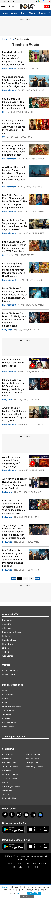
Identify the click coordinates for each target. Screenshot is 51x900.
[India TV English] (27, 6)
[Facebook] (5, 815)
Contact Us (7, 620)
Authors (5, 652)
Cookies (5, 887)
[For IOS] (38, 846)
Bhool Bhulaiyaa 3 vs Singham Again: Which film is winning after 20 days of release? (14, 225)
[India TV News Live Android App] (13, 829)
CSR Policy (18, 867)
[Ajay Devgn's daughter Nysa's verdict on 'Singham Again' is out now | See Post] (39, 482)
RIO (28, 867)
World (32, 13)
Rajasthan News (33, 758)
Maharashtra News (34, 754)
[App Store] (38, 829)
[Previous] (13, 578)
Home (4, 13)
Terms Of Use (23, 863)
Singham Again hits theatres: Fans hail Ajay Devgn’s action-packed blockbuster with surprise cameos (13, 531)
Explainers (7, 718)
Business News (9, 722)
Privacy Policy (39, 863)
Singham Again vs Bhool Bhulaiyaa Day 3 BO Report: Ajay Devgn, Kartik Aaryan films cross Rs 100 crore (14, 387)
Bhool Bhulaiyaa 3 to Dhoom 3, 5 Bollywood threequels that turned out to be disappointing (14, 319)
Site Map (9, 863)
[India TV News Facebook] (43, 1)
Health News (8, 726)
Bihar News (7, 754)
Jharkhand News (10, 766)
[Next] (37, 578)
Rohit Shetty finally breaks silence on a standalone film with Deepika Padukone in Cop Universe (13, 269)
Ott (3, 112)
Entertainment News (11, 706)
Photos (5, 698)
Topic (12, 39)
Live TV (5, 648)
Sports (42, 13)
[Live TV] (47, 6)
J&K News (7, 794)
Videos (14, 13)
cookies (19, 893)
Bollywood (7, 329)
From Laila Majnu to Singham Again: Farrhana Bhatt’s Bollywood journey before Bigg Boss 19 (13, 58)
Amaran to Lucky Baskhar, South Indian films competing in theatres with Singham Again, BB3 (14, 414)
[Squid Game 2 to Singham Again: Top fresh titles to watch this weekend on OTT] (39, 102)
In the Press (7, 636)
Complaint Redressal (11, 632)
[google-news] (40, 815)
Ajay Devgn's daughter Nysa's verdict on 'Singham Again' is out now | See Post (14, 483)
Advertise (6, 628)
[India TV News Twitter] (46, 1)
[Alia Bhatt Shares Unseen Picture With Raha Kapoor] (39, 363)
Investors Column (10, 640)
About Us (6, 624)
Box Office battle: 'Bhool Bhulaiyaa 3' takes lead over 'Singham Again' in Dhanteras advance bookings (12, 558)
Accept (34, 893)
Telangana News (33, 762)
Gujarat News (8, 790)
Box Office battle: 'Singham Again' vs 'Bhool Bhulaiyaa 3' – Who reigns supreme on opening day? (13, 506)
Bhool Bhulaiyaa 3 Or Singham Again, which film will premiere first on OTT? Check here (14, 246)
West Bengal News (34, 766)
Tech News (7, 714)
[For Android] (13, 846)
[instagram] (19, 815)
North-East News (10, 774)
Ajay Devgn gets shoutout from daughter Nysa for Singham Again (12, 462)
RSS (36, 867)
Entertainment (9, 68)
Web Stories (7, 656)
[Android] (39, 1)
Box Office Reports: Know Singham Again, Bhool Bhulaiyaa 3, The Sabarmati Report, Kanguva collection (14, 201)
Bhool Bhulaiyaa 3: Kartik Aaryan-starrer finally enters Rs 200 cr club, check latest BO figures (14, 294)
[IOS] (36, 1)
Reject (27, 896)
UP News (6, 782)
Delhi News (7, 758)
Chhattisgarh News (11, 786)
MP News (6, 770)
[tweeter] (12, 815)
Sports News (8, 710)
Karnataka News (9, 798)
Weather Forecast (10, 670)
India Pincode (8, 674)
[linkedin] (33, 815)
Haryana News (9, 762)
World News (7, 694)
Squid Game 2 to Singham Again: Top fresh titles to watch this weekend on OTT (13, 103)
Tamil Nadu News (10, 778)
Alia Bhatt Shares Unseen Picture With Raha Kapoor (13, 362)
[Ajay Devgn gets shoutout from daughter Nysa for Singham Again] (39, 461)
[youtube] (26, 815)
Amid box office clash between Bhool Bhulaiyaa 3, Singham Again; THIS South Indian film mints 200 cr (14, 175)
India (23, 13)
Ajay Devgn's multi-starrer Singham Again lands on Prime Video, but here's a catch (14, 150)
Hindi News (7, 644)
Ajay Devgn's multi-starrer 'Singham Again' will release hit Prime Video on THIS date (13, 126)
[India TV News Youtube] (49, 1)
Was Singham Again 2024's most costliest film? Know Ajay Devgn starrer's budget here (14, 81)
